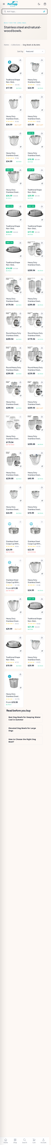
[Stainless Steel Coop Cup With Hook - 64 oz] (35, 528)
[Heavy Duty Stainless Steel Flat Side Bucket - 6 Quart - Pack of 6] (35, 389)
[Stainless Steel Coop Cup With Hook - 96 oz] (14, 528)
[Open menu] (3, 4)
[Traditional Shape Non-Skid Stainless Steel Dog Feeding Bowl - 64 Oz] (14, 213)
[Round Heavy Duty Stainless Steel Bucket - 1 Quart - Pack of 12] (35, 354)
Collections (15, 45)
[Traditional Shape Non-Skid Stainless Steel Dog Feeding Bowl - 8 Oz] (14, 249)
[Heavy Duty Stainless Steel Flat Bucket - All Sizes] (14, 681)
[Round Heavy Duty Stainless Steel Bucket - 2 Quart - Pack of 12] (14, 354)
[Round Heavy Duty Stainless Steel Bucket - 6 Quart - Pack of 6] (14, 320)
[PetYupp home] (12, 4)
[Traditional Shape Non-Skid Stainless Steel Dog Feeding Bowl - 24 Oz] (14, 644)
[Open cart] (45, 4)
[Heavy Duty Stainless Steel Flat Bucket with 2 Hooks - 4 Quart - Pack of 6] (14, 286)
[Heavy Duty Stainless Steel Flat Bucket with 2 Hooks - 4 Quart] (35, 644)
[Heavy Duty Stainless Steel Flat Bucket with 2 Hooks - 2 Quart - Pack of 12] (35, 286)
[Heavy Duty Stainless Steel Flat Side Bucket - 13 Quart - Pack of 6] (14, 389)
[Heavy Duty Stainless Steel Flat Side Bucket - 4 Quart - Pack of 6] (14, 423)
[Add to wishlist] (20, 60)
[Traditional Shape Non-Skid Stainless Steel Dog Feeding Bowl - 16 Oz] (35, 213)
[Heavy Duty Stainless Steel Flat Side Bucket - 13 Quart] (35, 459)
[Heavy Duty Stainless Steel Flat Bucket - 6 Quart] (14, 103)
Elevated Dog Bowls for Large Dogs (22, 729)
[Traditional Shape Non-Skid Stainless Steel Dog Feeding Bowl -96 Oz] (35, 177)
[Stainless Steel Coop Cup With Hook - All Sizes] (14, 567)
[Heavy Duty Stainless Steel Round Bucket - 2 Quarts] (35, 567)
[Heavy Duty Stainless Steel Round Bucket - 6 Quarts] (14, 177)
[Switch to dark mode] (39, 4)
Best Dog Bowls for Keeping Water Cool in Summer (25, 718)
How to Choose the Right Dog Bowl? (22, 740)
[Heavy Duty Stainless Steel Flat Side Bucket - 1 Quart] (35, 494)
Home (6, 45)
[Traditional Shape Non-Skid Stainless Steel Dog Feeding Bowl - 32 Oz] (35, 605)
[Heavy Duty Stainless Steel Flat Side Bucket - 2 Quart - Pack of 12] (35, 423)
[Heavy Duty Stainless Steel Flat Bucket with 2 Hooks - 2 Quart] (35, 67)
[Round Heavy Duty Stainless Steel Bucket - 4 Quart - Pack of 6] (35, 320)
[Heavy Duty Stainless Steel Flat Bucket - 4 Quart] (35, 103)
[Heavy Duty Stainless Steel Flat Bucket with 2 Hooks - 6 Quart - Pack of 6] (35, 249)
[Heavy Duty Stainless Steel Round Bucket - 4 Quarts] (14, 605)
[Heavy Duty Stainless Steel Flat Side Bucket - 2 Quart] (14, 494)
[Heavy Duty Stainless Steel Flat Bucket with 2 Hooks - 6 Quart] (14, 140)
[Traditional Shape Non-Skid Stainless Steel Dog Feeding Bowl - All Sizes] (14, 67)
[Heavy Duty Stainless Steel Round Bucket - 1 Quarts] (35, 140)
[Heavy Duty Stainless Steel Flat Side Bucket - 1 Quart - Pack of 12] (14, 459)
